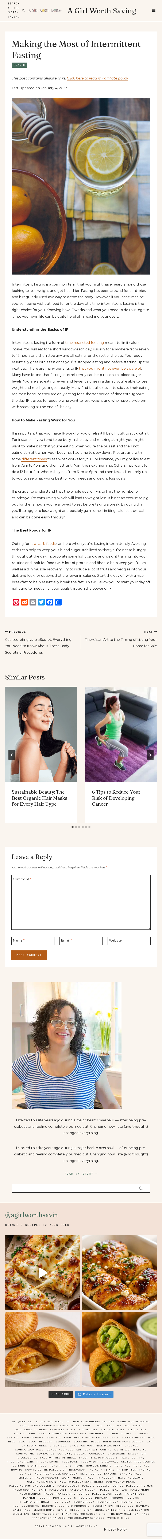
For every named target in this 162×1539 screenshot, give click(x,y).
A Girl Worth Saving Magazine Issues (50, 1425)
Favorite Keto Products (98, 1457)
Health (19, 65)
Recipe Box (61, 1502)
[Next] (150, 755)
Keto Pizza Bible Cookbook (56, 1473)
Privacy (101, 1498)
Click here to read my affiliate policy (97, 78)
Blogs (95, 1441)
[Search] (141, 1188)
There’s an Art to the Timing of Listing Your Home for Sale (121, 639)
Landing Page (131, 1473)
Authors (141, 1433)
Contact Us (46, 1453)
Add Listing (133, 1425)
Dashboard (116, 1453)
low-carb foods (42, 544)
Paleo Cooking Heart (29, 1489)
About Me (114, 1425)
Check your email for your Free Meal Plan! (86, 1445)
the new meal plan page (130, 1514)
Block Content (133, 1437)
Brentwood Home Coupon (123, 1441)
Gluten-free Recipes (138, 1461)
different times (34, 459)
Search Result (69, 1510)
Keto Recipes (90, 1473)
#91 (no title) (22, 1421)
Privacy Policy (115, 1529)
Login (65, 1477)
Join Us (26, 1473)
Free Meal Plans (20, 1461)
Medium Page (83, 1477)
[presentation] (41, 734)
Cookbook (97, 1453)
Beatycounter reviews (25, 1437)
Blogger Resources (55, 1441)
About (87, 1425)
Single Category (107, 1510)
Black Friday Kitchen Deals (96, 1437)
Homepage (123, 1465)
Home (68, 1465)
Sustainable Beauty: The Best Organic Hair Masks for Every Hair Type (39, 798)
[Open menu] (153, 10)
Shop (88, 1510)
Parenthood (134, 1494)
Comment (22, 879)
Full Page (70, 1461)
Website (115, 940)
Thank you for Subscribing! (84, 1514)
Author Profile (119, 1433)
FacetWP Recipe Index (58, 1457)
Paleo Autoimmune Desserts (31, 1485)
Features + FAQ (132, 1457)
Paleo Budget (68, 1485)
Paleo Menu (139, 1489)
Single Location (136, 1510)
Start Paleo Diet (45, 1514)
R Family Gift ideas (34, 1502)
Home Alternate (99, 1465)
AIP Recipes (88, 1429)
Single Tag (21, 1514)
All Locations (25, 1433)
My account (106, 1477)
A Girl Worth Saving (133, 1421)
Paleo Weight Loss (107, 1494)
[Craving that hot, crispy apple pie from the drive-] (42, 1349)
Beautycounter (59, 1437)
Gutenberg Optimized (30, 1465)
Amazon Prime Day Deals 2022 (62, 1433)
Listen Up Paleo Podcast (38, 1477)
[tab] (73, 827)
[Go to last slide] (11, 755)
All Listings (137, 1429)
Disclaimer (137, 1453)
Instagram (77, 1469)
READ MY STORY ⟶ (81, 1174)
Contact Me (25, 1453)
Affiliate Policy (63, 1429)
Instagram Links (102, 1469)
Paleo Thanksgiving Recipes (66, 1494)
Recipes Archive (26, 1506)
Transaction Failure (48, 1518)
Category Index (34, 1445)
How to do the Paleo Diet (45, 1469)
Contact (91, 1449)
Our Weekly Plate (120, 1481)
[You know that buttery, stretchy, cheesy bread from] (42, 1272)
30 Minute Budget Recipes (93, 1421)
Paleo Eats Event (83, 1489)
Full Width (90, 1461)
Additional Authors (31, 1429)
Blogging (81, 1441)
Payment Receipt (36, 1498)
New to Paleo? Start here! (81, 1481)
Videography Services (86, 1518)
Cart (150, 1441)
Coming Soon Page (29, 1449)
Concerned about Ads (64, 1449)
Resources (124, 1506)
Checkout (132, 1445)
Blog (151, 1437)
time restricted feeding (84, 343)
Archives (96, 1433)
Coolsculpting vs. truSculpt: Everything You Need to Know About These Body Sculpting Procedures (38, 642)
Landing (110, 1473)
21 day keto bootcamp (53, 1421)
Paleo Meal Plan (113, 1489)
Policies (85, 1498)
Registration (102, 1506)
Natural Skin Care (42, 1481)
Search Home (44, 1510)
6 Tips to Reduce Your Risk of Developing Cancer (116, 798)
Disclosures (27, 1457)
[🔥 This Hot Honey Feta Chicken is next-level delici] (119, 1272)
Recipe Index (83, 1502)
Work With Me (118, 1518)
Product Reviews (125, 1498)
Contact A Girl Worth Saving (123, 1449)
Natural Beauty (131, 1477)
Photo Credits (64, 1498)
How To (16, 1469)
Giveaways (110, 1461)
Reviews (143, 1506)
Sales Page (22, 1510)
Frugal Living (48, 1461)
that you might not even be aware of (110, 368)
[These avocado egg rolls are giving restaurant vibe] (119, 1349)
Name (18, 940)
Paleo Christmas (139, 1485)
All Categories (113, 1429)
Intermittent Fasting (134, 1469)
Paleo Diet (57, 1489)
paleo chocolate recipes (102, 1485)
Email (66, 940)
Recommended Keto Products (65, 1506)
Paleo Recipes (29, 1494)
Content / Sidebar (72, 1453)
